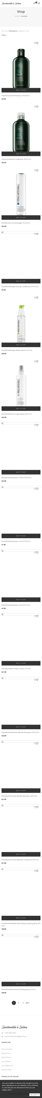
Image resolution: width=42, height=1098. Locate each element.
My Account (6, 1053)
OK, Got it (34, 1095)
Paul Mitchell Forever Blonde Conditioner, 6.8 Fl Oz (20, 860)
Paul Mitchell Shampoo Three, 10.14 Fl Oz (16, 478)
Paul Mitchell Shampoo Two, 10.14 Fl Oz (16, 541)
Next (28, 1003)
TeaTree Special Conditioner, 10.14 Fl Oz (16, 159)
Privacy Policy (7, 1070)
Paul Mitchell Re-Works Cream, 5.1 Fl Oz (16, 669)
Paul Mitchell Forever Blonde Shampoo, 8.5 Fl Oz (19, 796)
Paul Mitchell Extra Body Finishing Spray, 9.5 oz (19, 989)
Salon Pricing (6, 1057)
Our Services (6, 1061)
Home (17, 16)
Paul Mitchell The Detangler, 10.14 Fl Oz (16, 223)
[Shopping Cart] (34, 3)
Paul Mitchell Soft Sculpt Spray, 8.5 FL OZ (17, 414)
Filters (4, 35)
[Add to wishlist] (36, 43)
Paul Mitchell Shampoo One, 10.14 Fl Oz (16, 605)
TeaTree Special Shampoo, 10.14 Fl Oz (16, 96)
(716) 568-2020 (10, 1033)
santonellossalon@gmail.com (16, 1036)
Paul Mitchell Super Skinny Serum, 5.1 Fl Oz (17, 350)
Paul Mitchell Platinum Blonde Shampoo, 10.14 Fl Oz (20, 732)
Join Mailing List (7, 1066)
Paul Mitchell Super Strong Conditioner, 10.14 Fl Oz (20, 286)
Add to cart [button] (21, 90)
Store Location (7, 1049)
